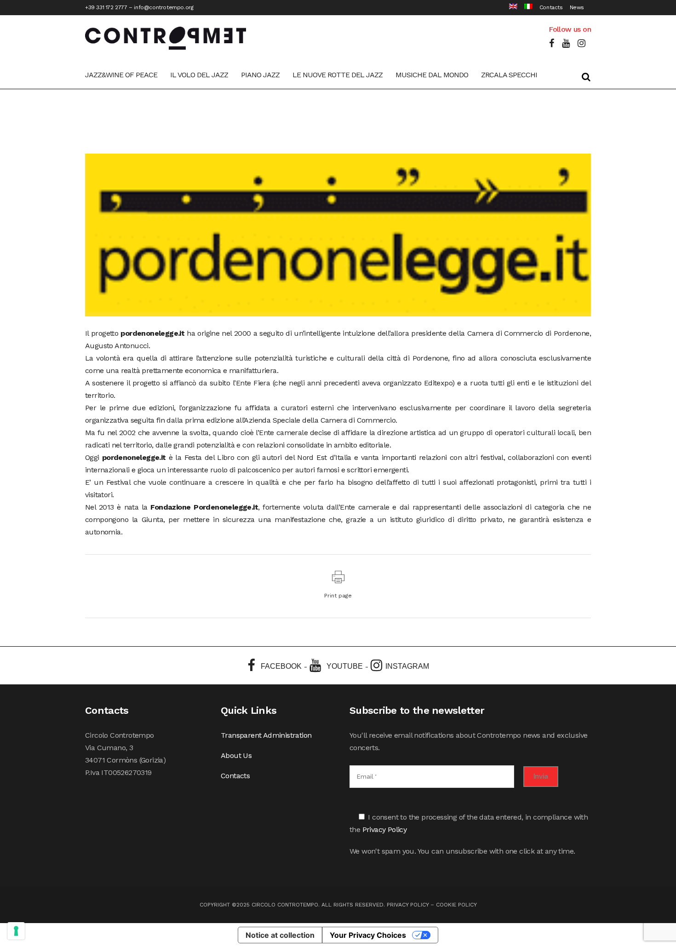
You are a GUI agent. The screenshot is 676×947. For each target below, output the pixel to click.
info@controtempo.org (163, 7)
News (577, 7)
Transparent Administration (266, 735)
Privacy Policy (384, 829)
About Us (236, 755)
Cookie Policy (456, 904)
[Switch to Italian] (525, 7)
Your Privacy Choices (368, 935)
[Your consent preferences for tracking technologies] (16, 931)
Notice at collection (280, 935)
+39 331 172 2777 (106, 7)
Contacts (551, 7)
